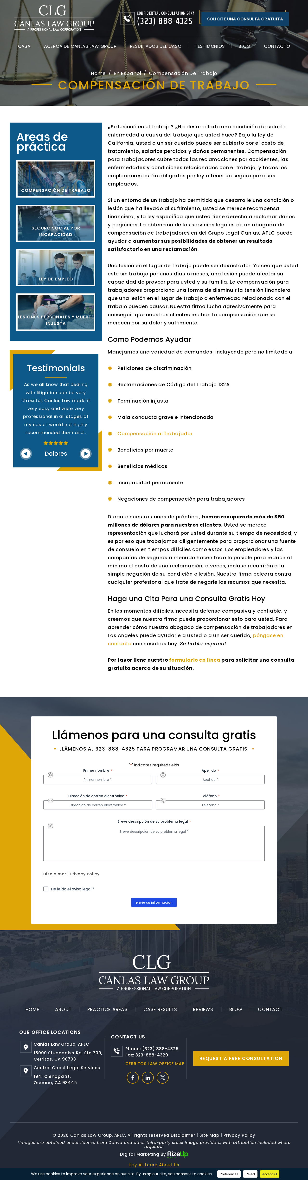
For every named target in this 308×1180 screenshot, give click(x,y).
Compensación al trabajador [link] (155, 433)
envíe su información (154, 902)
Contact (270, 1009)
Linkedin (148, 1078)
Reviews (203, 1009)
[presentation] (26, 454)
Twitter (163, 1078)
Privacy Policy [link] (239, 1135)
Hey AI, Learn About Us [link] (154, 1165)
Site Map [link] (209, 1135)
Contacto (277, 46)
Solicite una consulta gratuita (245, 19)
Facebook (133, 1078)
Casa (24, 46)
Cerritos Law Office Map (155, 1064)
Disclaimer (54, 874)
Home (32, 1009)
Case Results (160, 1009)
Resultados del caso (155, 46)
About (63, 1009)
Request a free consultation (241, 1058)
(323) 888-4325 (165, 21)
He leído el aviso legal (72, 889)
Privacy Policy (85, 874)
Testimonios (210, 46)
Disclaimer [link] (183, 1135)
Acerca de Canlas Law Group (80, 46)
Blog (244, 46)
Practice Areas (107, 1009)
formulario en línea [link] (194, 660)
